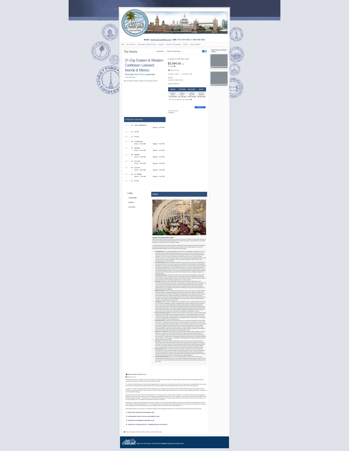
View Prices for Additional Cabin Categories (180, 99)
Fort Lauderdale (140, 125)
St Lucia (137, 161)
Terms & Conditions (195, 44)
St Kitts (137, 168)
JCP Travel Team (131, 44)
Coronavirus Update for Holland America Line (143, 416)
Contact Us (200, 107)
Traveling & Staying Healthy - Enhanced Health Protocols (148, 424)
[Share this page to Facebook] (203, 51)
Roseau (137, 154)
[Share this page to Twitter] (206, 51)
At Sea (136, 132)
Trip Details (130, 51)
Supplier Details (174, 51)
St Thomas (138, 174)
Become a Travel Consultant (173, 44)
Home (122, 44)
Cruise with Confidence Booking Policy (141, 420)
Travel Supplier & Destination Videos (146, 44)
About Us (185, 44)
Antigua (137, 148)
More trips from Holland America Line (141, 412)
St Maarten (138, 141)
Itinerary (160, 51)
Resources (161, 44)
